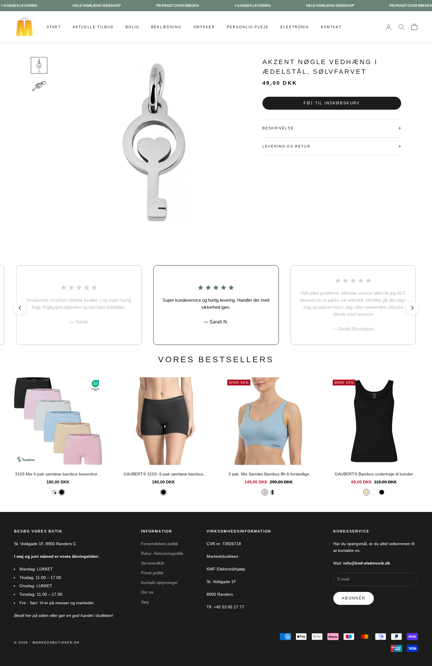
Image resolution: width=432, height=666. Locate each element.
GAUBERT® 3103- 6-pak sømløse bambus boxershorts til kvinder (163, 475)
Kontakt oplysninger (159, 582)
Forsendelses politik (159, 543)
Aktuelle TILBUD (93, 27)
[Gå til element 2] (39, 86)
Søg (145, 602)
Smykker (204, 27)
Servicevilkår (153, 563)
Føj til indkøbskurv (332, 103)
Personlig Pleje (248, 27)
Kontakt (331, 27)
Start (53, 27)
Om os (147, 592)
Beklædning (166, 27)
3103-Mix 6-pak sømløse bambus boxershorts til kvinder (58, 475)
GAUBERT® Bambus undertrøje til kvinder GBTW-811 (374, 475)
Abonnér (353, 598)
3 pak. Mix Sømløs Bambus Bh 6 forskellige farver (268, 475)
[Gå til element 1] (39, 65)
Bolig (132, 27)
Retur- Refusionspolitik (162, 553)
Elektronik (294, 27)
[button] (19, 308)
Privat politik (152, 572)
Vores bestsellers (216, 359)
